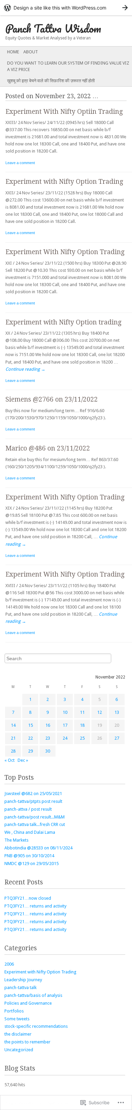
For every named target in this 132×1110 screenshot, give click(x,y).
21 (13, 738)
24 (65, 738)
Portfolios (14, 1011)
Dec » (23, 760)
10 (65, 712)
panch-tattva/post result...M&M (34, 817)
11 (82, 712)
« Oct (9, 760)
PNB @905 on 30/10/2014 (29, 855)
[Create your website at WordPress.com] (66, 7)
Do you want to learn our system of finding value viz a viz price (68, 66)
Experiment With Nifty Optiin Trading (64, 112)
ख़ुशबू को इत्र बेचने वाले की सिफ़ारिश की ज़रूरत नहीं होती (51, 80)
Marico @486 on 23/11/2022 (47, 448)
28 (13, 751)
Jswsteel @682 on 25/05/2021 (33, 793)
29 (30, 751)
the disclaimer (17, 1034)
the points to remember (27, 1041)
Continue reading (25, 369)
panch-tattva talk (20, 987)
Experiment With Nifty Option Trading (65, 252)
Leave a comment (20, 163)
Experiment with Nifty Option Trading (64, 182)
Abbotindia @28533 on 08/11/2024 (38, 847)
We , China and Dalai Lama (29, 832)
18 (82, 725)
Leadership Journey (23, 979)
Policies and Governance (28, 1003)
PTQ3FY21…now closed (27, 898)
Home (13, 51)
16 (47, 725)
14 (13, 725)
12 (99, 712)
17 (65, 725)
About (30, 51)
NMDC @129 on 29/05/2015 (31, 863)
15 (30, 725)
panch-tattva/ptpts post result (33, 801)
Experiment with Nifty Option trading (63, 322)
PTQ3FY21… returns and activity (35, 906)
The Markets (16, 840)
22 (30, 738)
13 (116, 712)
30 (47, 751)
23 (47, 738)
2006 (9, 964)
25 (82, 738)
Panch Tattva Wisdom (53, 28)
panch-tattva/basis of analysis (33, 995)
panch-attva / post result (28, 809)
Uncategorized (18, 1049)
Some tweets (16, 1018)
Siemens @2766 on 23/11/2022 (51, 399)
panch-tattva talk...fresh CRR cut (34, 824)
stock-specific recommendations (36, 1026)
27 (116, 738)
